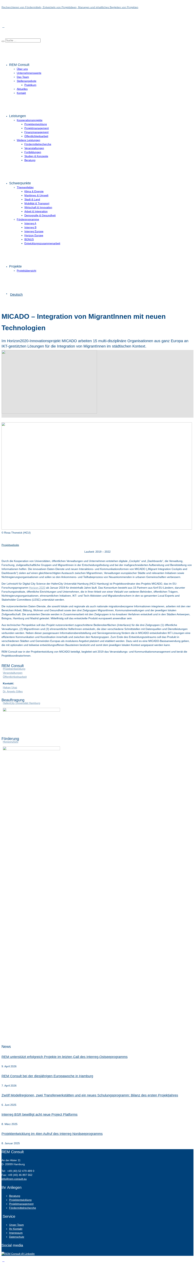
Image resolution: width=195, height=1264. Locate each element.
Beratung (29, 160)
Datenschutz (16, 1236)
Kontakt (21, 92)
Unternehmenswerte (29, 72)
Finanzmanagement (36, 132)
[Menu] (3, 26)
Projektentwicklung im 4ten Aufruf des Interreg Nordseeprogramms (52, 1134)
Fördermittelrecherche (37, 144)
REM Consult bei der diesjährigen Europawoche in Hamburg (47, 1076)
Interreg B (30, 227)
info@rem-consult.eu (14, 1178)
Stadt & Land (32, 199)
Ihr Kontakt (15, 1228)
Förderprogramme (28, 219)
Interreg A (30, 223)
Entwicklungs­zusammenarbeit (42, 243)
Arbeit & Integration (36, 211)
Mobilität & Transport (36, 203)
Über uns (22, 68)
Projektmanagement (36, 128)
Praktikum (30, 84)
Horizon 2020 (37, 587)
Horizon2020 (10, 741)
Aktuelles (22, 88)
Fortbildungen (32, 152)
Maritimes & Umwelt (36, 195)
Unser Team (16, 1224)
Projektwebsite (10, 545)
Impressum (16, 1232)
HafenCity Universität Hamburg (21, 703)
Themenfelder (25, 187)
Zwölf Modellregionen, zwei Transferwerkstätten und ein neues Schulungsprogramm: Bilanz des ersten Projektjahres (90, 1095)
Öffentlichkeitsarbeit (36, 136)
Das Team (23, 76)
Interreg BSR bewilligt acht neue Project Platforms (40, 1114)
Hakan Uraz (10, 687)
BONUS (29, 239)
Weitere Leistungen (28, 140)
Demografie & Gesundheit (40, 215)
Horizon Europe (33, 235)
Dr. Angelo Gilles (13, 691)
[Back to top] (3, 1260)
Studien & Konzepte (36, 156)
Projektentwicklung (35, 124)
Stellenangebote (26, 80)
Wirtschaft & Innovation (38, 207)
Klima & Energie (34, 191)
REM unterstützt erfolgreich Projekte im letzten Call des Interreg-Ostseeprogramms (65, 1057)
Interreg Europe (33, 231)
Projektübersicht (26, 270)
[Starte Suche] (3, 41)
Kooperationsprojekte (29, 120)
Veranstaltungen (34, 148)
